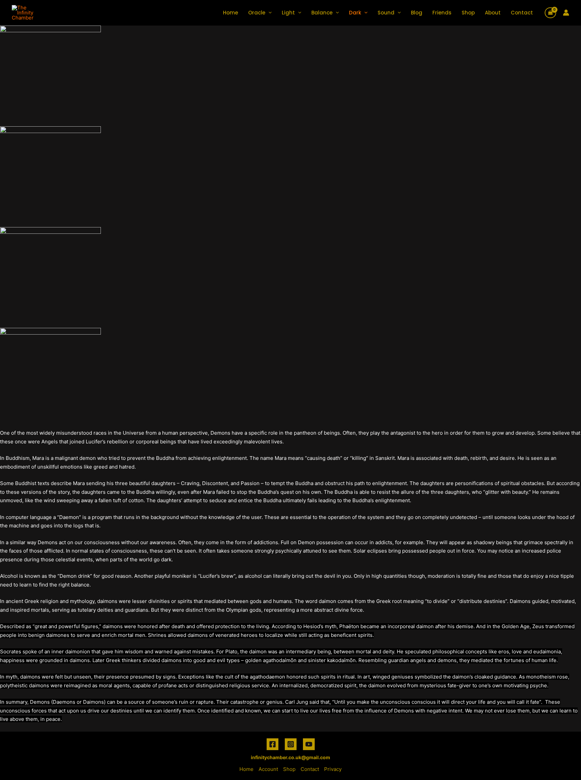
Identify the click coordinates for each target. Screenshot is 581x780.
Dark (355, 12)
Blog (416, 12)
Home (230, 12)
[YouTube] (309, 744)
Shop (468, 12)
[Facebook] (272, 744)
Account (268, 769)
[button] (268, 12)
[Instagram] (291, 744)
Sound (386, 12)
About (493, 12)
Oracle (256, 12)
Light (288, 12)
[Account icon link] (566, 12)
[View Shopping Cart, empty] (550, 12)
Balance (322, 12)
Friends (442, 12)
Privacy (333, 769)
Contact (522, 12)
